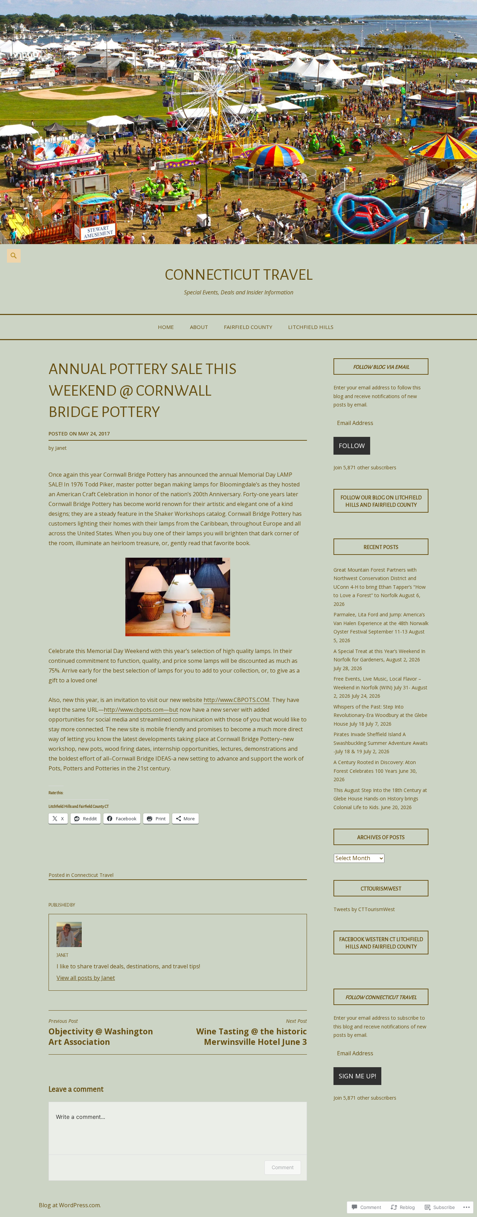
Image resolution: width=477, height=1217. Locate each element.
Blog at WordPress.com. (70, 1205)
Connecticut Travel (239, 274)
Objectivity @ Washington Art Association (101, 1032)
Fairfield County (248, 326)
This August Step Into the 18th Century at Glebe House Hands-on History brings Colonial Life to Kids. (380, 799)
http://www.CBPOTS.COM (237, 700)
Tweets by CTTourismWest (364, 909)
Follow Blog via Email (381, 367)
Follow (352, 445)
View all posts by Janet (86, 978)
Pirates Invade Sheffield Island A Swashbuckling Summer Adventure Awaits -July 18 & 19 (380, 743)
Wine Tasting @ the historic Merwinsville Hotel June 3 (251, 1032)
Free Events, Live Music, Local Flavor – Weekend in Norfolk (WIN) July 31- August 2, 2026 (380, 687)
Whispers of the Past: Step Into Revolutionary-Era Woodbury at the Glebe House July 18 (380, 715)
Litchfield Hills (310, 326)
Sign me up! (357, 1076)
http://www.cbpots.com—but (141, 709)
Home (166, 326)
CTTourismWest (381, 889)
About (199, 326)
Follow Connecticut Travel (381, 997)
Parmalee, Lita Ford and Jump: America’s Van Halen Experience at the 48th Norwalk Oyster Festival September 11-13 (380, 623)
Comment (283, 1167)
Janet (61, 448)
